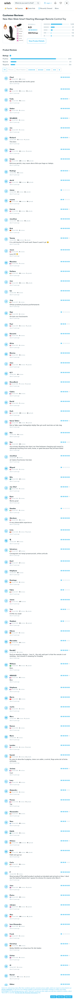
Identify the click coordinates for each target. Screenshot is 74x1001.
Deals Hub (31, 8)
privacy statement (7, 989)
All (5, 70)
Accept (53, 997)
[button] (48, 3)
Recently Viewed (46, 8)
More (57, 8)
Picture (10, 70)
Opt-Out (60, 997)
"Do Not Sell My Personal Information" (26, 993)
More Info (68, 997)
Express (20, 8)
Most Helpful (21, 70)
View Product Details (36, 41)
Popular (9, 8)
